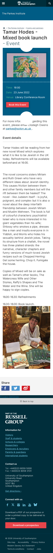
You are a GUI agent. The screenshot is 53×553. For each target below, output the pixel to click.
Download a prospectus (26, 525)
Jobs (39, 549)
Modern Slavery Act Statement (21, 545)
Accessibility (23, 542)
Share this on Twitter (16, 388)
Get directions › (13, 491)
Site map (11, 542)
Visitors (9, 435)
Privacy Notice (38, 542)
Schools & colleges (15, 441)
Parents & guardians (15, 452)
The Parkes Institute (13, 13)
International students (16, 455)
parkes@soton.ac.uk (19, 128)
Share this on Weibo (26, 388)
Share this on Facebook (2, 387)
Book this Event (17, 104)
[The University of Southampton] (26, 3)
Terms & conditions (15, 549)
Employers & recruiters (17, 448)
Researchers (11, 445)
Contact (30, 549)
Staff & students (13, 438)
